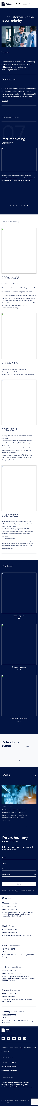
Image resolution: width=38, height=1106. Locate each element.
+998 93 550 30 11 (9, 970)
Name (4, 858)
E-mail (4, 863)
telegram (13, 1071)
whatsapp (5, 1071)
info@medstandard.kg (9, 996)
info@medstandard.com (10, 1018)
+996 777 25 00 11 (9, 994)
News (34, 1048)
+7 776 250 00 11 (8, 949)
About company (16, 1048)
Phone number (7, 869)
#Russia (7, 806)
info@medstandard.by (9, 932)
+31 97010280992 (9, 1015)
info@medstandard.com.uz (11, 973)
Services (5, 1048)
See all (28, 746)
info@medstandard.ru (9, 909)
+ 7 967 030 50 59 (9, 906)
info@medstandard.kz (9, 952)
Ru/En (18, 4)
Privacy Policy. (5, 1102)
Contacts (5, 1051)
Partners (27, 1048)
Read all (5, 101)
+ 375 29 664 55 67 (9, 929)
